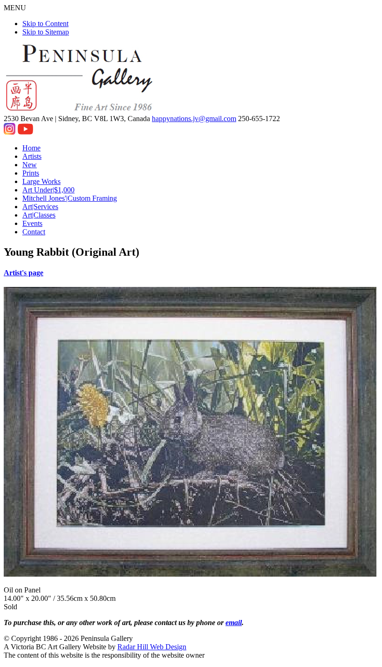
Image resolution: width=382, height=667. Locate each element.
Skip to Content (45, 23)
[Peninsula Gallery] (80, 110)
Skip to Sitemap (45, 32)
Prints (30, 173)
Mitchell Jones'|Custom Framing (69, 198)
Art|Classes (38, 215)
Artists (31, 156)
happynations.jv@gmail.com (194, 119)
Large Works (41, 181)
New (29, 165)
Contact (33, 232)
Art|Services (40, 207)
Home (31, 148)
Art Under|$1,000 (48, 190)
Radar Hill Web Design (151, 647)
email (233, 622)
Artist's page (23, 273)
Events (32, 223)
